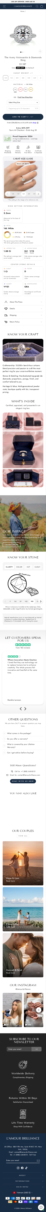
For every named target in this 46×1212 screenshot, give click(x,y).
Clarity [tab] (9, 567)
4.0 (34, 78)
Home (22, 11)
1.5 (11, 78)
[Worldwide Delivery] (23, 1064)
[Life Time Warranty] (23, 1114)
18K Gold (30, 89)
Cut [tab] (28, 567)
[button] (23, 97)
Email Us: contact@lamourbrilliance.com (25, 775)
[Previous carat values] (7, 194)
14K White (15, 89)
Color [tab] (19, 567)
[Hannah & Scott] (23, 955)
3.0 (29, 78)
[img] (23, 644)
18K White (25, 89)
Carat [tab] (37, 567)
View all (23, 836)
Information (22, 1181)
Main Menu (22, 1187)
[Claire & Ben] (23, 909)
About (22, 1175)
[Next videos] (38, 1010)
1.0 (6, 78)
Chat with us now (23, 781)
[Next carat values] (38, 194)
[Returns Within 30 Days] (23, 1089)
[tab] (13, 194)
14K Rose (20, 89)
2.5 (23, 78)
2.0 (17, 78)
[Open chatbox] (41, 1207)
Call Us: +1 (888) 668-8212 (25, 771)
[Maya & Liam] (23, 863)
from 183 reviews (23, 647)
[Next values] (40, 601)
